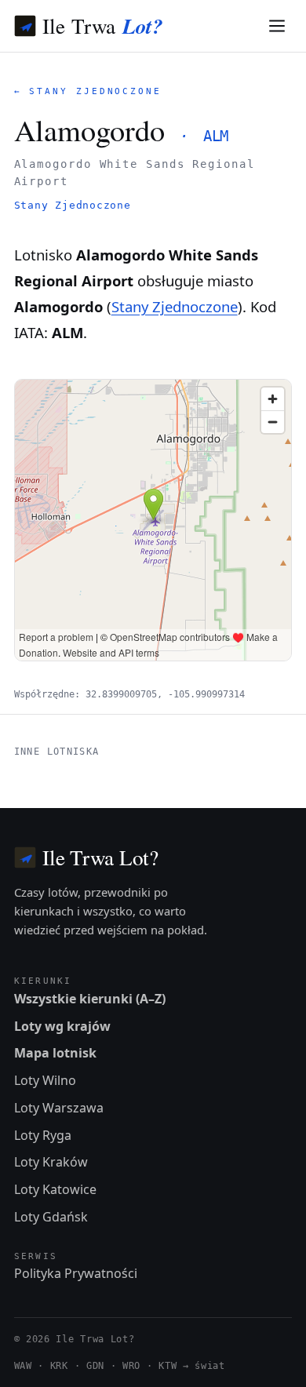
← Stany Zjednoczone (88, 91)
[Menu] (277, 26)
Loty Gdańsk (51, 1216)
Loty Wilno (45, 1080)
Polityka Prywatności (75, 1273)
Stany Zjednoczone (72, 205)
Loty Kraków (51, 1161)
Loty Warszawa (59, 1107)
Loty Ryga (42, 1135)
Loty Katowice (55, 1189)
